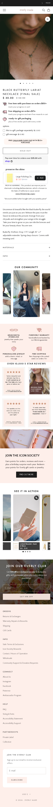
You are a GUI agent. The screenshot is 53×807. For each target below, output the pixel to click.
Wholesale (7, 658)
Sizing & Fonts (8, 714)
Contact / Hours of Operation (15, 654)
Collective (7, 742)
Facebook (7, 686)
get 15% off (26, 597)
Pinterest (6, 691)
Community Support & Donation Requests (20, 663)
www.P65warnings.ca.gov (25, 194)
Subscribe (17, 780)
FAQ (4, 709)
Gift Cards (7, 630)
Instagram (7, 681)
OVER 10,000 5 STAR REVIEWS (26, 363)
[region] (26, 47)
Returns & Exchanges (12, 616)
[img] (39, 381)
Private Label (8, 737)
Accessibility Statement (13, 719)
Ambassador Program (12, 695)
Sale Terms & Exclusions (13, 644)
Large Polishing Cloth (24, 177)
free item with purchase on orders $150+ (27, 103)
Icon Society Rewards (12, 649)
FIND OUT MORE (26, 474)
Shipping (6, 626)
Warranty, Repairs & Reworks (15, 621)
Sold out (25, 151)
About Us (7, 677)
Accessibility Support (12, 723)
